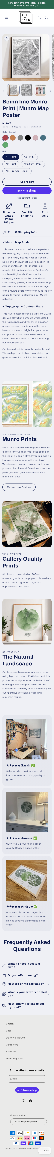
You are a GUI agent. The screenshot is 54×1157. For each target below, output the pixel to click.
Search (10, 1024)
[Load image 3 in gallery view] (40, 90)
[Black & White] (28, 138)
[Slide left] (3, 90)
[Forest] (5, 145)
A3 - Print (29, 157)
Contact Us (12, 1045)
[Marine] (43, 138)
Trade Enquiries (14, 1059)
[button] (6, 17)
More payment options (27, 198)
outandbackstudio (21, 1149)
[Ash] (20, 138)
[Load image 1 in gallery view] (13, 90)
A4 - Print (11, 157)
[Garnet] (5, 138)
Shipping (17, 127)
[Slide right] (50, 90)
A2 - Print (11, 164)
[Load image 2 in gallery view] (27, 90)
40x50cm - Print (33, 164)
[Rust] (13, 138)
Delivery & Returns (15, 1038)
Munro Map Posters (19, 487)
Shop (9, 1031)
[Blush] (35, 138)
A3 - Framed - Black (17, 171)
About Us (11, 1052)
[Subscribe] (43, 1079)
